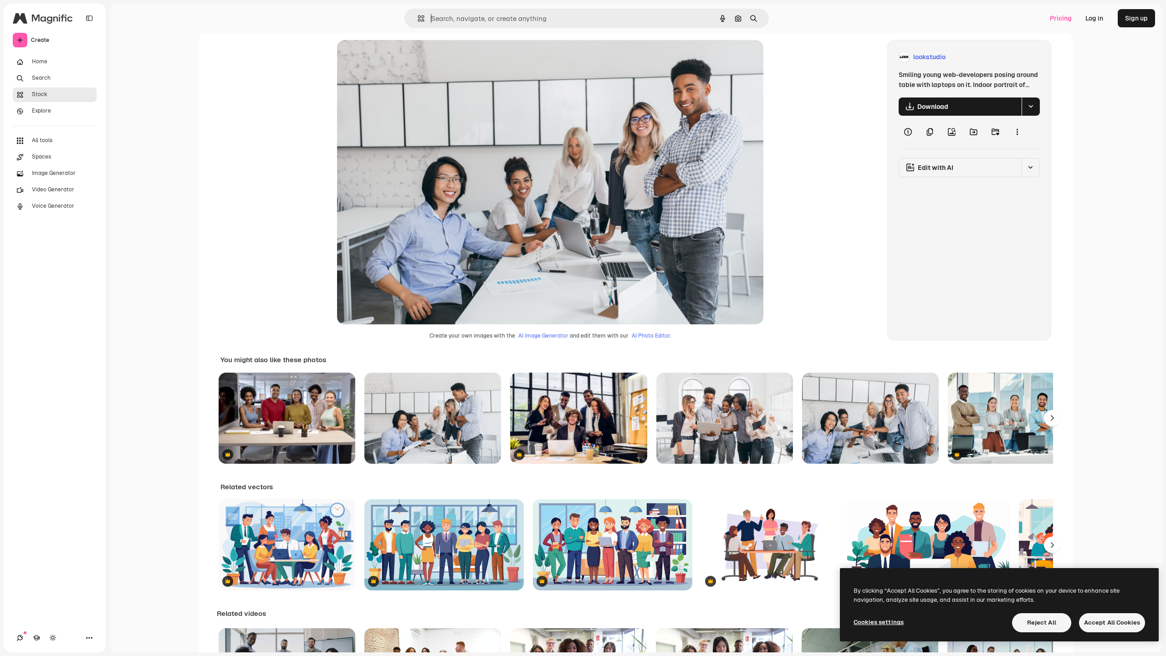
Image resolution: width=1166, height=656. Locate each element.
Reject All (1041, 622)
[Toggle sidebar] (89, 18)
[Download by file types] (1031, 106)
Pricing (1061, 18)
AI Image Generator (543, 335)
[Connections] (20, 637)
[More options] (1017, 132)
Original (395, 57)
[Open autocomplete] (417, 18)
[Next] (1052, 418)
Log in (1094, 18)
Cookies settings (879, 622)
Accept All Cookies (1112, 622)
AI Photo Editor (651, 335)
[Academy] (36, 637)
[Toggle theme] (53, 637)
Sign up (1136, 18)
